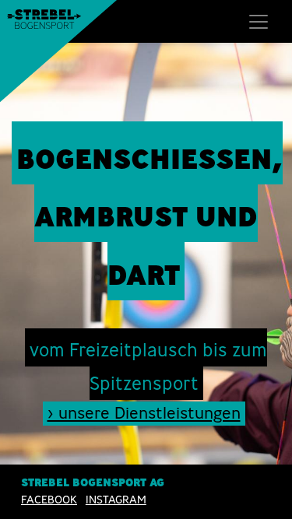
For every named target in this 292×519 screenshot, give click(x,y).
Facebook (49, 500)
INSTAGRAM (116, 500)
